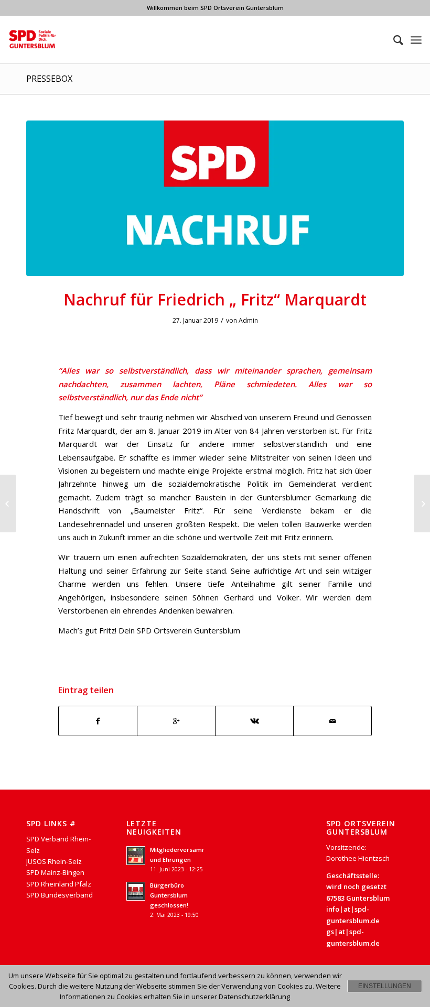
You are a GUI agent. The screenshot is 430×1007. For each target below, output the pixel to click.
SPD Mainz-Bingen (55, 872)
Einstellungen (384, 986)
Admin (248, 320)
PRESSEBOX (49, 78)
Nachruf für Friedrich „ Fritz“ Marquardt (215, 299)
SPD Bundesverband (59, 895)
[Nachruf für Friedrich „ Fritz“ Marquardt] (215, 198)
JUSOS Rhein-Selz (54, 861)
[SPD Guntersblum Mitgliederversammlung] (8, 503)
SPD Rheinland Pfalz (58, 884)
